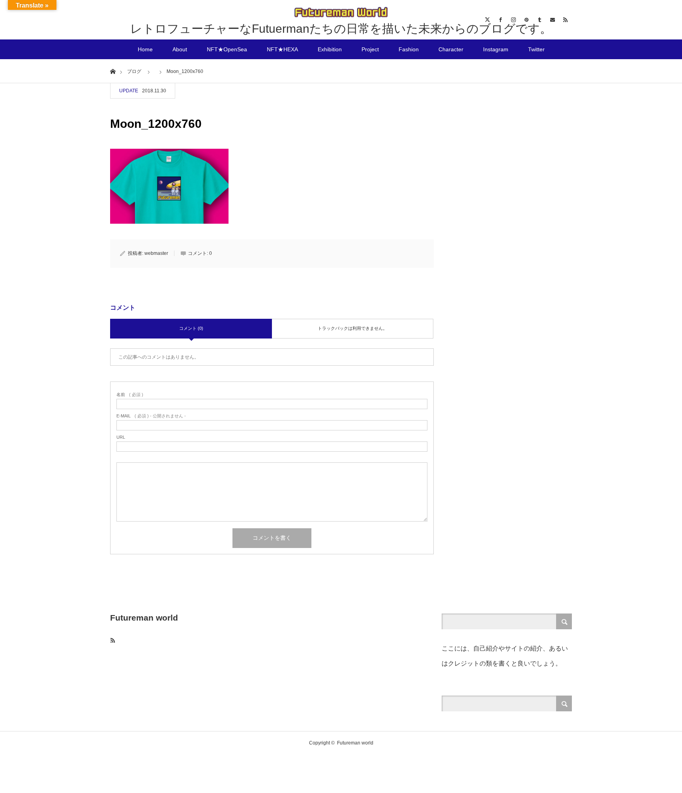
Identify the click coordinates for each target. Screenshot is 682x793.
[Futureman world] (341, 13)
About (179, 49)
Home (145, 49)
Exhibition (330, 49)
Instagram (495, 49)
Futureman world (144, 617)
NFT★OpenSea (227, 49)
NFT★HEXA (282, 49)
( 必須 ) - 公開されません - (151, 416)
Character (450, 49)
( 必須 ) (129, 395)
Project (370, 49)
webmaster (156, 253)
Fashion (409, 49)
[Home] (112, 71)
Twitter (536, 49)
